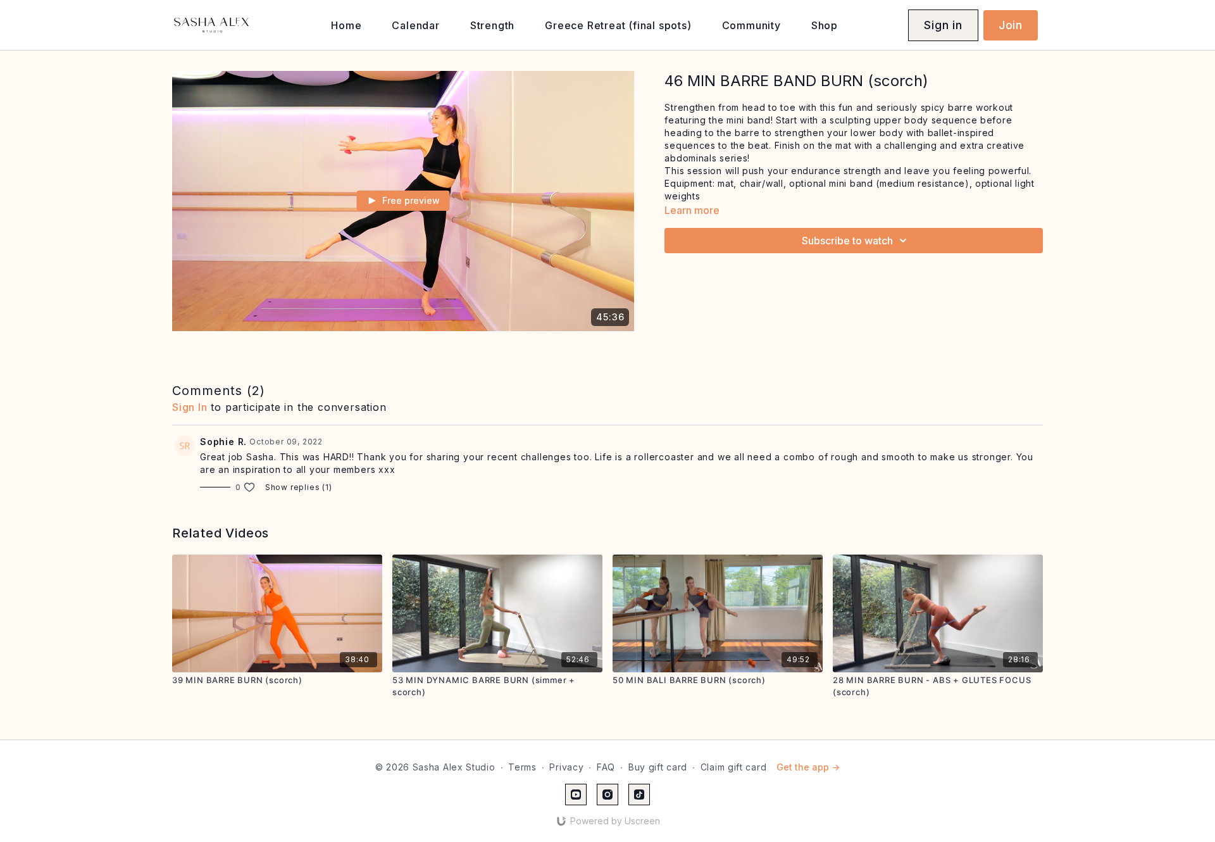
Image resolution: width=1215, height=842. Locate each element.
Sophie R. (223, 441)
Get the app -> (808, 767)
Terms (522, 767)
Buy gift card (657, 767)
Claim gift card (734, 767)
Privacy (566, 767)
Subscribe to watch (847, 240)
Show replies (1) (298, 487)
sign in (190, 407)
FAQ (606, 767)
